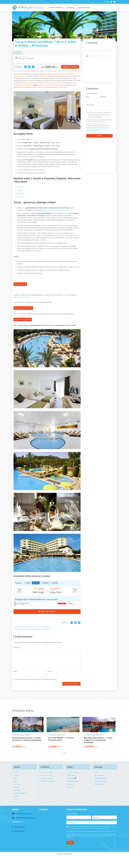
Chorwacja (17, 784)
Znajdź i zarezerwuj (56, 7)
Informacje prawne (100, 781)
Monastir (66, 735)
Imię (15, 671)
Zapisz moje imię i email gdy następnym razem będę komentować (36, 679)
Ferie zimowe (71, 775)
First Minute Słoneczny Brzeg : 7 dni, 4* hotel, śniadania (32, 627)
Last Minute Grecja (47, 772)
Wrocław (20, 197)
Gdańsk (19, 190)
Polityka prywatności (100, 778)
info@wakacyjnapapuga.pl (23, 813)
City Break (17, 790)
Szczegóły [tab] (18, 52)
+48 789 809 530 (19, 831)
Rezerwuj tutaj (20, 284)
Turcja (95, 735)
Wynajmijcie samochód (23, 308)
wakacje (64, 295)
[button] (62, 753)
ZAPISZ (99, 136)
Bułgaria (16, 787)
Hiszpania (17, 775)
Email (50, 671)
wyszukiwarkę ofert (24, 297)
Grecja (16, 778)
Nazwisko (103, 96)
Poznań (19, 187)
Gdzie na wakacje (72, 781)
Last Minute (70, 7)
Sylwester (70, 784)
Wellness (16, 796)
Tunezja (59, 735)
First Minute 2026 (72, 772)
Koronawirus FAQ (99, 784)
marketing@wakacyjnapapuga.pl (25, 817)
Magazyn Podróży (84, 7)
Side (99, 735)
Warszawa (20, 193)
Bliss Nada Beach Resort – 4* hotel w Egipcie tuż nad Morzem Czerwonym (27, 740)
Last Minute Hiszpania (48, 781)
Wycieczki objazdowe (20, 793)
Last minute (71, 787)
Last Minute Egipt (46, 778)
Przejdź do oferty (70, 67)
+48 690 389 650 (19, 827)
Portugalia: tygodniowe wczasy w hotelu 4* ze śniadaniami (32, 629)
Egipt (23, 735)
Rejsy (15, 799)
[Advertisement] (100, 158)
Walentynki (71, 778)
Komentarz (18, 647)
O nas (96, 772)
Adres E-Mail (90, 105)
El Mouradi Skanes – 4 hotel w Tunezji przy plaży (61, 739)
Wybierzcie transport (23, 319)
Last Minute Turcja (46, 775)
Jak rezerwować (99, 775)
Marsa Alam (29, 735)
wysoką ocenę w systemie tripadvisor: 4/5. (55, 210)
